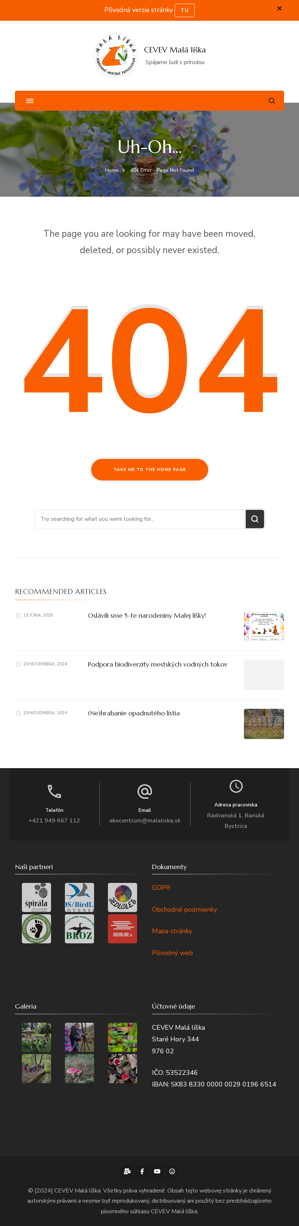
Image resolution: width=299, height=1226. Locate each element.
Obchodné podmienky (184, 909)
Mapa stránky (172, 931)
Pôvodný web (172, 952)
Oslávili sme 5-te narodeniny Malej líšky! (147, 615)
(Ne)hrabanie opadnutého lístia (134, 713)
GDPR (161, 887)
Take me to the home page (149, 469)
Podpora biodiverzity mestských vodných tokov (158, 664)
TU (184, 10)
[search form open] (271, 101)
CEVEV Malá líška (175, 50)
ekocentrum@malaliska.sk (144, 821)
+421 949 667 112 (54, 821)
